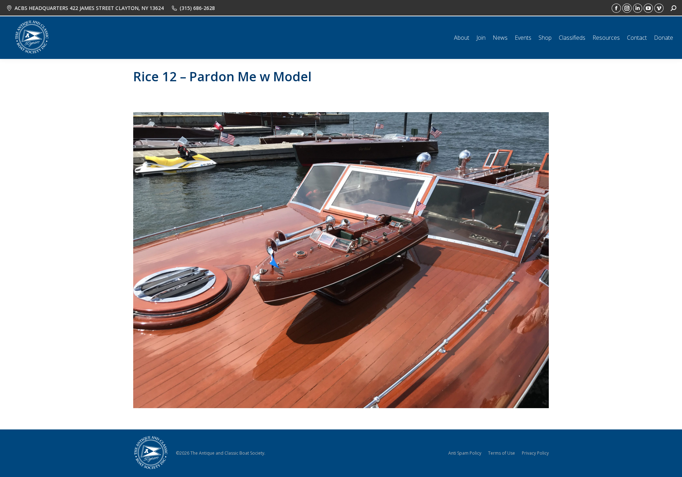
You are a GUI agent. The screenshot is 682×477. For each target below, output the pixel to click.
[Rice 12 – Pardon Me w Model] (341, 260)
